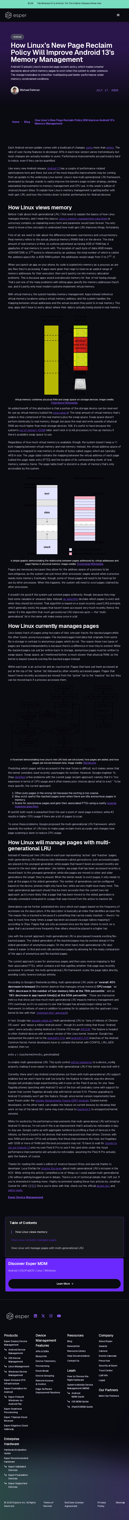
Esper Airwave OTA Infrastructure (14, 1382)
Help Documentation (78, 1355)
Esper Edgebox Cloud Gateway (16, 1427)
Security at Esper (108, 1365)
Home (15, 122)
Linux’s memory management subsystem (83, 218)
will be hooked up (81, 1062)
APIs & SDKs (42, 1351)
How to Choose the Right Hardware (77, 1378)
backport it (84, 1109)
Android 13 (53, 168)
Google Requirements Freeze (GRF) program (62, 1100)
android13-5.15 (80, 1038)
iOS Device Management (15, 1360)
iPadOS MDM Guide (82, 1406)
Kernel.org (89, 763)
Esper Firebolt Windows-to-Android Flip (16, 1400)
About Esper (106, 1341)
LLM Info (103, 1375)
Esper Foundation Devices (18, 1476)
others (110, 147)
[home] (16, 15)
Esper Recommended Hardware (16, 1460)
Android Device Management (16, 1351)
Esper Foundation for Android (15, 1390)
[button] (118, 15)
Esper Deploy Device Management (15, 1343)
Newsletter (73, 1346)
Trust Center (106, 1370)
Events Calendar (108, 1355)
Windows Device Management (17, 1373)
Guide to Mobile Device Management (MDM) (80, 1386)
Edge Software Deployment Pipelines (48, 1390)
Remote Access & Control (44, 1382)
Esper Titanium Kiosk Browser (15, 1419)
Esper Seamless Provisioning (13, 1410)
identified (20, 777)
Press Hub (104, 1360)
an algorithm (70, 599)
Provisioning (42, 1365)
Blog (27, 122)
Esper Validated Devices (17, 1468)
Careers (103, 1350)
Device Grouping (45, 1375)
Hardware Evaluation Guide (15, 1451)
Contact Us (73, 1360)
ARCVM (85, 1029)
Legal (102, 1380)
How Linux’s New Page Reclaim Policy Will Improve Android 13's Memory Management (74, 122)
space (60, 412)
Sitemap (120, 1502)
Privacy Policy (102, 1504)
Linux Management (18, 1366)
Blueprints (41, 1356)
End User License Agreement (74, 1504)
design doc (103, 1186)
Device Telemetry (46, 1361)
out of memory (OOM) (32, 430)
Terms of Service (48, 1504)
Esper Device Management (25, 1197)
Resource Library (76, 1350)
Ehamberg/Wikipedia (64, 403)
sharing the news (51, 1168)
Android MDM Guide (78, 1395)
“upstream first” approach (51, 1013)
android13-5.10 (56, 1038)
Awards (103, 1346)
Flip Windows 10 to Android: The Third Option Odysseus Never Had (69, 3)
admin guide (15, 1190)
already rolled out (42, 1020)
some (89, 147)
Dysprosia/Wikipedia (90, 564)
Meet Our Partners (109, 1395)
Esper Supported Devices (17, 1485)
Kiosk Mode (42, 1370)
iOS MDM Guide (80, 1401)
